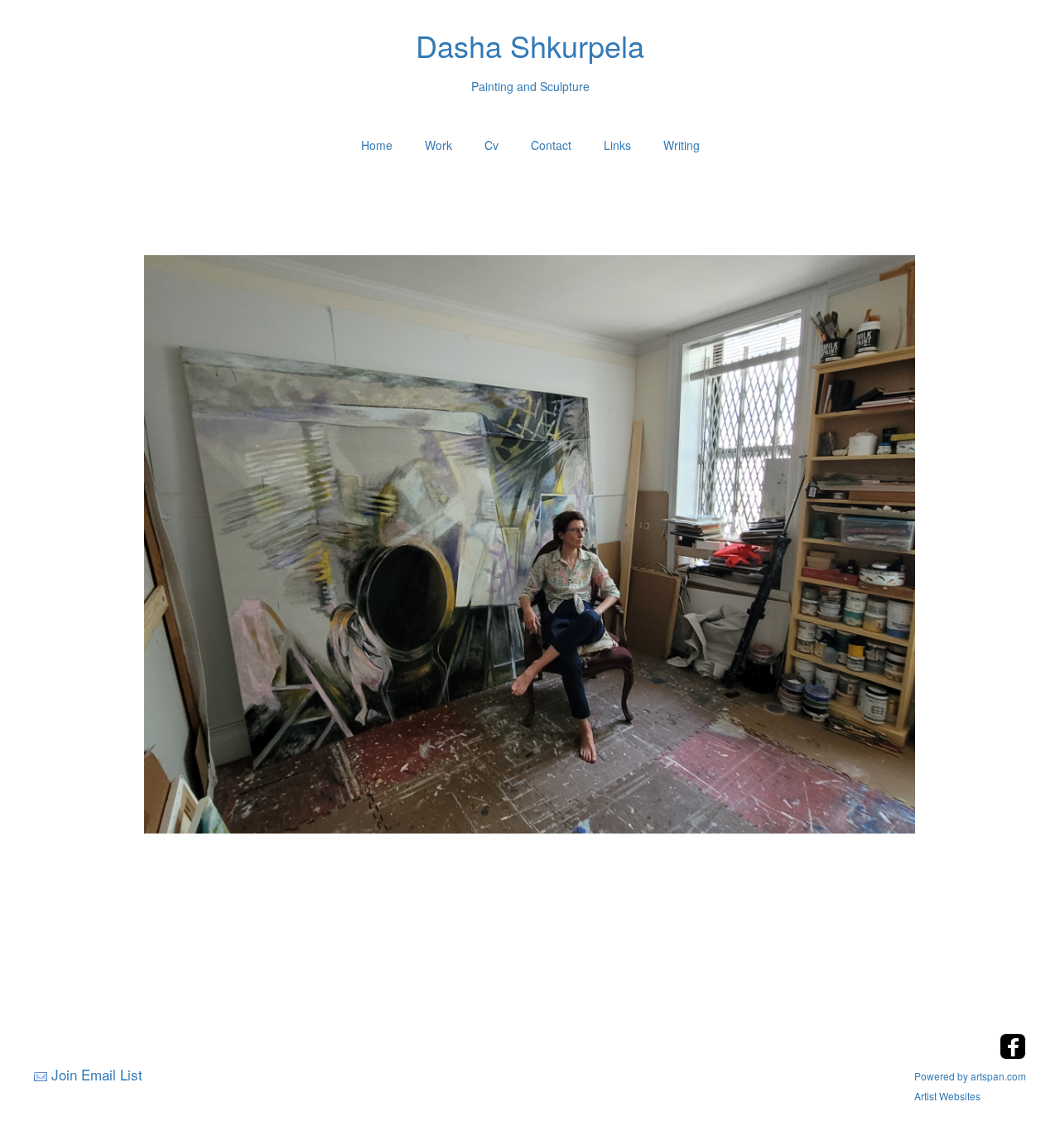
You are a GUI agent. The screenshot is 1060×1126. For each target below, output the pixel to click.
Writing (681, 145)
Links (617, 145)
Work (438, 145)
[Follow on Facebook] (1013, 1054)
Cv (491, 145)
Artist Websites (947, 1096)
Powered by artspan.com (970, 1076)
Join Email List (96, 1074)
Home (377, 145)
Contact (551, 145)
